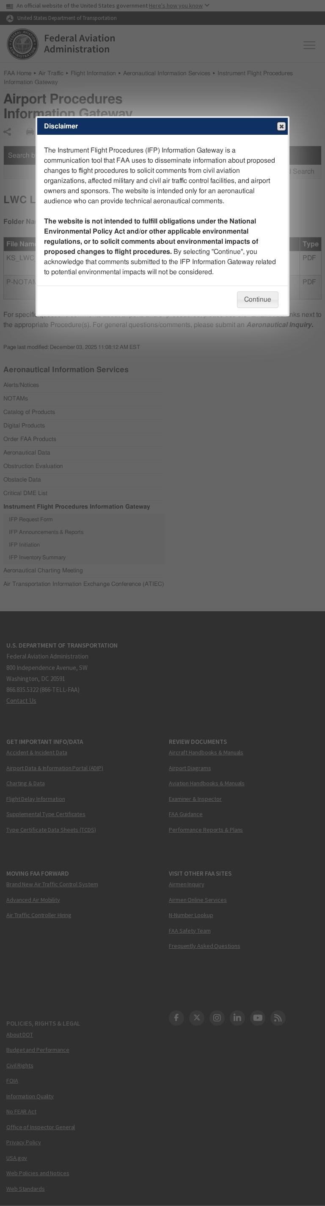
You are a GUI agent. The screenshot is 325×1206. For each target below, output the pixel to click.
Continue (257, 299)
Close (281, 126)
